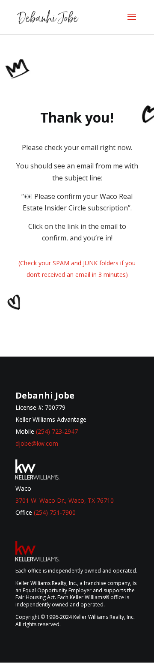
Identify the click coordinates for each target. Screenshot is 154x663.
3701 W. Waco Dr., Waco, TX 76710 (64, 500)
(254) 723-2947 (57, 431)
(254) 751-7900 (55, 512)
